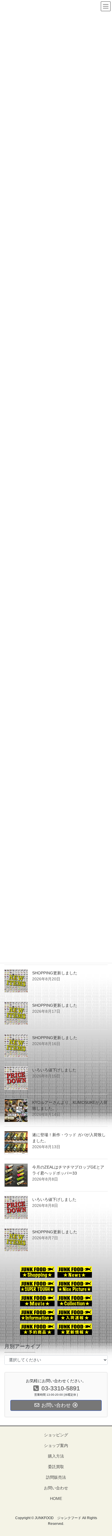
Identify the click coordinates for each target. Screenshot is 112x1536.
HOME (56, 1498)
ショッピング (56, 1435)
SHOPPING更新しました (54, 973)
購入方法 (56, 1456)
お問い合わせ (56, 1488)
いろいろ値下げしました (54, 1070)
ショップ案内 (56, 1445)
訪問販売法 (56, 1477)
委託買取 (56, 1466)
